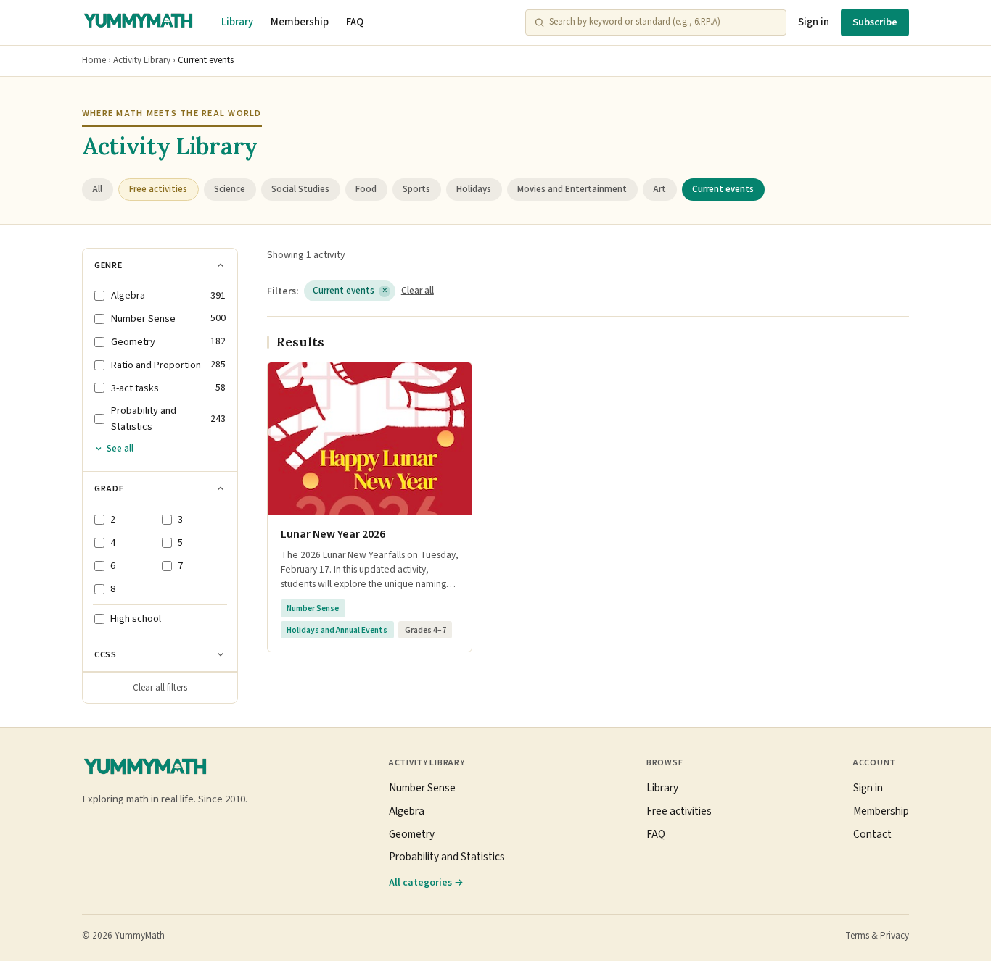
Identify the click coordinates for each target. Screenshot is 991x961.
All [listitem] (97, 189)
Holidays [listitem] (473, 189)
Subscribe (874, 22)
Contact (872, 834)
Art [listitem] (659, 189)
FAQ (354, 22)
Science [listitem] (229, 189)
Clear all (417, 290)
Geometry (412, 834)
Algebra (406, 811)
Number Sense (422, 788)
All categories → (426, 882)
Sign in (813, 22)
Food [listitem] (366, 189)
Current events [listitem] (723, 189)
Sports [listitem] (416, 189)
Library (237, 22)
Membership (300, 22)
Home (94, 60)
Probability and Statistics (447, 857)
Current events (350, 290)
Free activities (679, 811)
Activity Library (141, 60)
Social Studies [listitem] (300, 189)
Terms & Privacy (877, 935)
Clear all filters (160, 687)
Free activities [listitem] (158, 189)
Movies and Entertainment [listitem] (572, 189)
